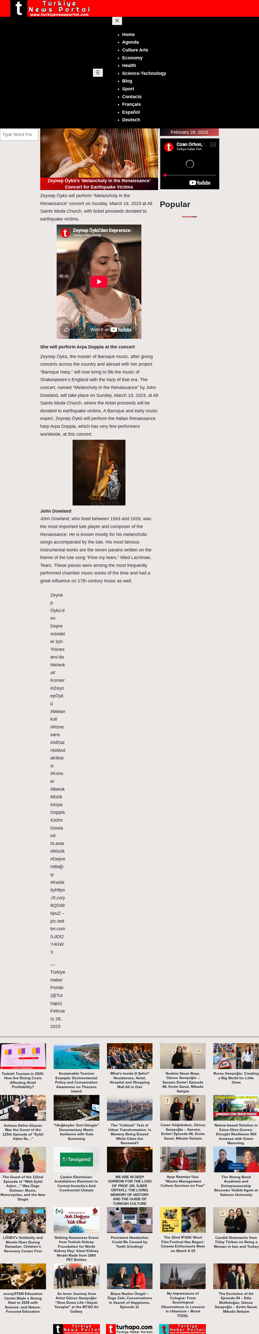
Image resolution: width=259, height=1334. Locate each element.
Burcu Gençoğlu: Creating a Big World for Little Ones (236, 1077)
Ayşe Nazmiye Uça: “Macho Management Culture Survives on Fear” (183, 1181)
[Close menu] (117, 21)
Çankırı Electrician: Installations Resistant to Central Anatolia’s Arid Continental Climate (76, 1183)
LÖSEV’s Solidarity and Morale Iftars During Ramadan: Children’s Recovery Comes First (23, 1244)
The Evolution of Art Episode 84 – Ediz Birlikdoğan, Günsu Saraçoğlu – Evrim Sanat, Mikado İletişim (236, 1302)
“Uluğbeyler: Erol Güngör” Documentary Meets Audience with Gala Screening (76, 1132)
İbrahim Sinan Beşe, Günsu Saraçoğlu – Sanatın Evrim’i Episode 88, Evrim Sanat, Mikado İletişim (183, 1082)
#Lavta (57, 843)
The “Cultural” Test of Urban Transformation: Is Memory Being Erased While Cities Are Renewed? (129, 1134)
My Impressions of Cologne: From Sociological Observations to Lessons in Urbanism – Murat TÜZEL (183, 1304)
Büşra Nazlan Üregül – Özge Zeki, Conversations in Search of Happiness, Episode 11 (129, 1300)
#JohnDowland (56, 828)
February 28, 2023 (57, 1018)
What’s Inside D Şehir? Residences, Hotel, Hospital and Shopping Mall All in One (130, 1080)
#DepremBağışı (57, 866)
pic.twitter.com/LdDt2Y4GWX (57, 937)
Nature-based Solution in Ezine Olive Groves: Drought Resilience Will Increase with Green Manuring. (236, 1134)
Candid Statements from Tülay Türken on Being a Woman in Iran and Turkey (236, 1242)
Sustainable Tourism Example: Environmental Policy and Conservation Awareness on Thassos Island (76, 1082)
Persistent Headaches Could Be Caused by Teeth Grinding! (129, 1242)
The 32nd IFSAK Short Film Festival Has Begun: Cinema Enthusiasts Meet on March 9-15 (183, 1244)
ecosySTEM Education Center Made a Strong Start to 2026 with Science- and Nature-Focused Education (23, 1302)
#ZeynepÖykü (57, 696)
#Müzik (57, 851)
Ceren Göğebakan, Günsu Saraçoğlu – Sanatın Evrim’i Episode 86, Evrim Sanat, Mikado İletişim (183, 1131)
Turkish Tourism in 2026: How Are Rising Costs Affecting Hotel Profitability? (23, 1080)
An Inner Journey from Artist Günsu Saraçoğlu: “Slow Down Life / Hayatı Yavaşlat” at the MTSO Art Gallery (76, 1302)
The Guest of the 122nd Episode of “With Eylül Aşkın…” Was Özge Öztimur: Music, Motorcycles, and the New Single (23, 1188)
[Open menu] (98, 73)
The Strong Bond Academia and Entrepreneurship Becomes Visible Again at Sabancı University (236, 1186)
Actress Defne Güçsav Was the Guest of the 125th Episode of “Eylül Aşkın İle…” (23, 1132)
